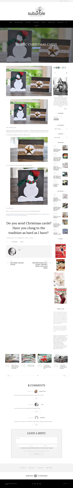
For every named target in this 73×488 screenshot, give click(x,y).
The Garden (36, 22)
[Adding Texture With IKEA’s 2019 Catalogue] (12, 358)
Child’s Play (60, 22)
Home (10, 22)
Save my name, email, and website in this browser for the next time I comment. (37, 447)
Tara (32, 41)
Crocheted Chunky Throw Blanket (63, 367)
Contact (36, 25)
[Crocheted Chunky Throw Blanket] (61, 358)
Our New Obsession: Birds (57, 234)
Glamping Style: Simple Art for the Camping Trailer (57, 209)
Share (21, 241)
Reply (36, 398)
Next (65, 375)
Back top (65, 483)
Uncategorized (36, 47)
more (65, 108)
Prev (8, 375)
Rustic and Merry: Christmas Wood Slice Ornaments (57, 168)
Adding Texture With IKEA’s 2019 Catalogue (57, 150)
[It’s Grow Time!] (28, 358)
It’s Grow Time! (31, 365)
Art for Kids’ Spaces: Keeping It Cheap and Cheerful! (57, 225)
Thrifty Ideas (51, 22)
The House (28, 22)
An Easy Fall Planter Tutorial (56, 185)
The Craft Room (19, 22)
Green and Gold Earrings (57, 217)
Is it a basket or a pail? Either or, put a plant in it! (57, 177)
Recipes (43, 22)
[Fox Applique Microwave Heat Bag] (45, 358)
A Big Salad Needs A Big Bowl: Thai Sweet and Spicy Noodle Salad (57, 159)
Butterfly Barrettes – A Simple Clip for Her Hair (56, 200)
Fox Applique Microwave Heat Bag (47, 367)
